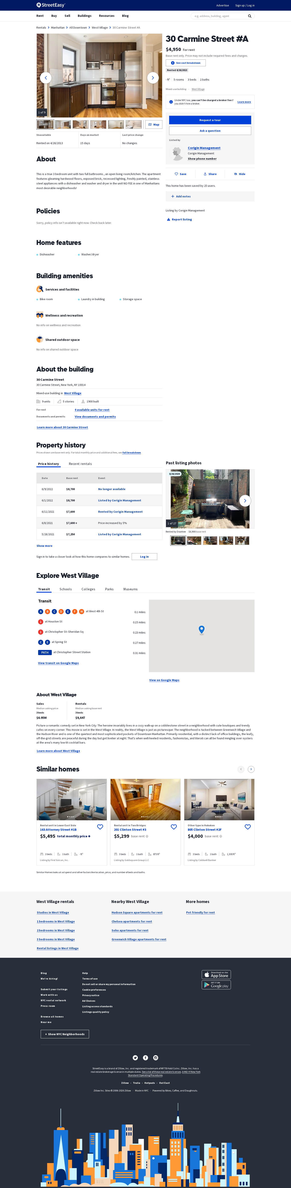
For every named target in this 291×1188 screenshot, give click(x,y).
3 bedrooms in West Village (56, 939)
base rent (138, 836)
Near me (46, 1022)
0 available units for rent (92, 410)
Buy (54, 16)
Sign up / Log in (245, 5)
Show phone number (202, 159)
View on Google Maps (164, 680)
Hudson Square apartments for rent (137, 912)
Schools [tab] (66, 589)
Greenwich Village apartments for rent (139, 939)
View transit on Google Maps (58, 663)
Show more (44, 546)
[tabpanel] (99, 510)
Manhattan (58, 27)
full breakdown (131, 452)
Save (183, 174)
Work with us (49, 994)
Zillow (125, 1082)
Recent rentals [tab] (80, 464)
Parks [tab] (109, 589)
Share (213, 174)
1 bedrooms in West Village (56, 921)
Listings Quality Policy (95, 1011)
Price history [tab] (48, 464)
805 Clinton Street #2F (205, 829)
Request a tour (210, 120)
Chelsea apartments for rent (132, 921)
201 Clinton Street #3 (130, 829)
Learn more (244, 101)
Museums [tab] (130, 589)
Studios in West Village (53, 912)
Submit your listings (54, 989)
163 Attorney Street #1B (58, 829)
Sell (67, 16)
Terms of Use (90, 978)
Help (85, 973)
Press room (48, 1005)
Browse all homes (52, 1016)
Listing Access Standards (97, 1006)
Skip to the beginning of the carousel (145, 870)
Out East (164, 1082)
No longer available (111, 489)
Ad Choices (88, 1000)
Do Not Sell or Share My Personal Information (108, 984)
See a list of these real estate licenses (161, 1071)
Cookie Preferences (94, 989)
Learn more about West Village (58, 751)
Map (156, 124)
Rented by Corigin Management (120, 512)
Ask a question (210, 131)
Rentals (41, 27)
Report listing (182, 219)
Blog (125, 16)
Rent (40, 16)
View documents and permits (95, 416)
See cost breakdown (188, 62)
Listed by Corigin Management (119, 500)
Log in (144, 557)
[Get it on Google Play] (216, 984)
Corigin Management (204, 148)
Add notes (183, 196)
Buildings (84, 16)
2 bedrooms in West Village (56, 930)
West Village (100, 27)
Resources (106, 16)
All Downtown (78, 27)
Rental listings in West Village (58, 948)
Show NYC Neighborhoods (65, 1034)
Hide (242, 174)
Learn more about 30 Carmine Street (62, 427)
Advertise (222, 5)
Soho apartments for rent (130, 930)
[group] (71, 822)
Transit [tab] (44, 589)
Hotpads (149, 1082)
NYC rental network (53, 1000)
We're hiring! (49, 978)
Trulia (136, 1082)
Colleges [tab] (88, 589)
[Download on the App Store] (216, 974)
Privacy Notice (90, 995)
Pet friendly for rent (200, 912)
